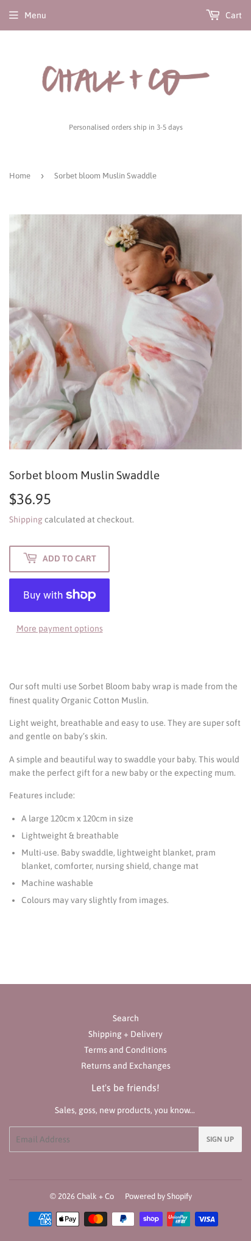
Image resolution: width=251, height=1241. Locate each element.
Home (19, 175)
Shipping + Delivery (125, 1034)
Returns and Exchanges (126, 1065)
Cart (233, 15)
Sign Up (220, 1139)
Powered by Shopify (158, 1196)
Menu (35, 15)
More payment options (59, 628)
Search (126, 1018)
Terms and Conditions (125, 1050)
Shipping (26, 519)
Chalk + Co (95, 1196)
